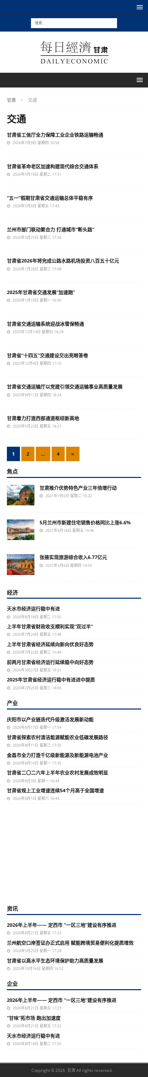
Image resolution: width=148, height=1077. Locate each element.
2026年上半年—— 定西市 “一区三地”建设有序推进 (61, 925)
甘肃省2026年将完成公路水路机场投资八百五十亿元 (63, 260)
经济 (12, 592)
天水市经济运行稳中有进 (33, 608)
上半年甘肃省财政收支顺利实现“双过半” (50, 626)
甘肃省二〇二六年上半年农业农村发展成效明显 (57, 772)
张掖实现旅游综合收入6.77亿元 (73, 557)
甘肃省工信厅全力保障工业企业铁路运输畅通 (55, 134)
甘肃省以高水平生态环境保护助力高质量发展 (55, 960)
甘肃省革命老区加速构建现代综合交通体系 (52, 166)
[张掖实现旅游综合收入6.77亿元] (20, 564)
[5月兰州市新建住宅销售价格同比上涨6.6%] (20, 529)
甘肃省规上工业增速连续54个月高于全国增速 (55, 790)
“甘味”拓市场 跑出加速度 (34, 1018)
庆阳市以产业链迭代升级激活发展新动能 (50, 719)
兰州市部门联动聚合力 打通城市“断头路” (50, 229)
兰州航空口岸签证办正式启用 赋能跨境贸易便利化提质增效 (70, 942)
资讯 (12, 908)
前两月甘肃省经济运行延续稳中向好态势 (50, 662)
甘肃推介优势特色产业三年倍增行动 (78, 487)
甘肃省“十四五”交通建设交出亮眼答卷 (47, 355)
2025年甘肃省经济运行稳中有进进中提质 (51, 679)
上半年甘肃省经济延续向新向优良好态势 (50, 644)
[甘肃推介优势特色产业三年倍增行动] (20, 495)
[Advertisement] (74, 853)
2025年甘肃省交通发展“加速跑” (41, 292)
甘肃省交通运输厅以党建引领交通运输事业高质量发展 (65, 386)
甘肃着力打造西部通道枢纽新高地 (43, 418)
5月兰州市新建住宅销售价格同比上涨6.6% (85, 522)
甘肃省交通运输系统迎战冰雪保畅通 (45, 323)
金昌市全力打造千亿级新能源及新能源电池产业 (57, 755)
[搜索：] (74, 22)
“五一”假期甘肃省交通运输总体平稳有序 (50, 198)
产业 (12, 703)
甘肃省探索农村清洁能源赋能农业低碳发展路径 (57, 737)
